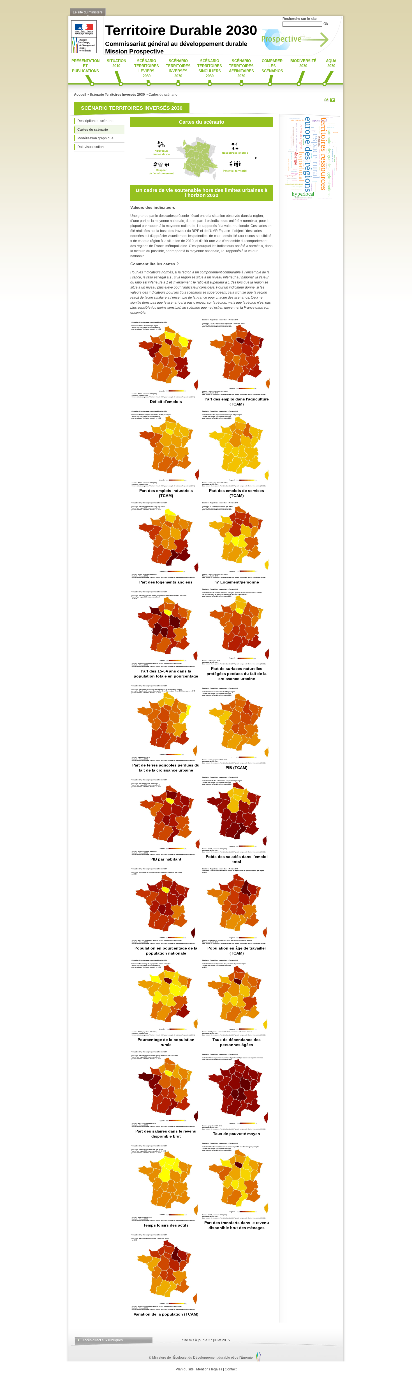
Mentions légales (209, 1369)
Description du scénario (95, 121)
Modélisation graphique (95, 138)
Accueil (80, 95)
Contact (231, 1369)
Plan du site (185, 1369)
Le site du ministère (88, 12)
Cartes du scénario (92, 130)
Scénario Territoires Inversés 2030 (117, 95)
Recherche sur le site (300, 19)
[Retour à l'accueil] (82, 52)
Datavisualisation (90, 147)
